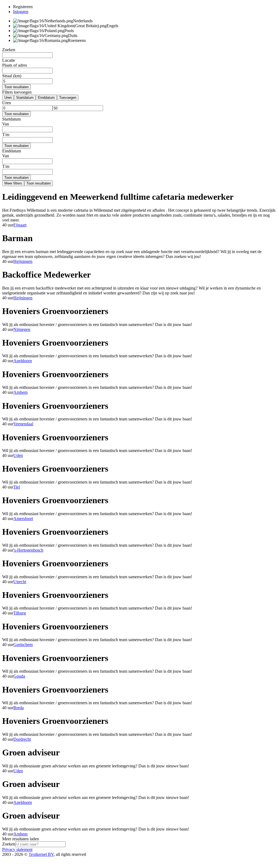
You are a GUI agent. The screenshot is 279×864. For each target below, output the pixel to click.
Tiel (16, 487)
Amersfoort (23, 518)
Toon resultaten (16, 87)
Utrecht (19, 581)
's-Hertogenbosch (28, 550)
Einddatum (46, 98)
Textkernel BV (41, 854)
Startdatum (25, 98)
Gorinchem (23, 644)
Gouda (19, 676)
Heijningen (22, 261)
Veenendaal (23, 424)
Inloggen (20, 11)
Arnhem (20, 392)
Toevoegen (67, 98)
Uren (8, 98)
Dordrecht (22, 739)
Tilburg (19, 613)
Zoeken (8, 844)
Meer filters (13, 183)
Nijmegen (21, 329)
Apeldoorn (22, 360)
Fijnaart (19, 225)
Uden (18, 455)
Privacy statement (17, 849)
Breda (18, 707)
